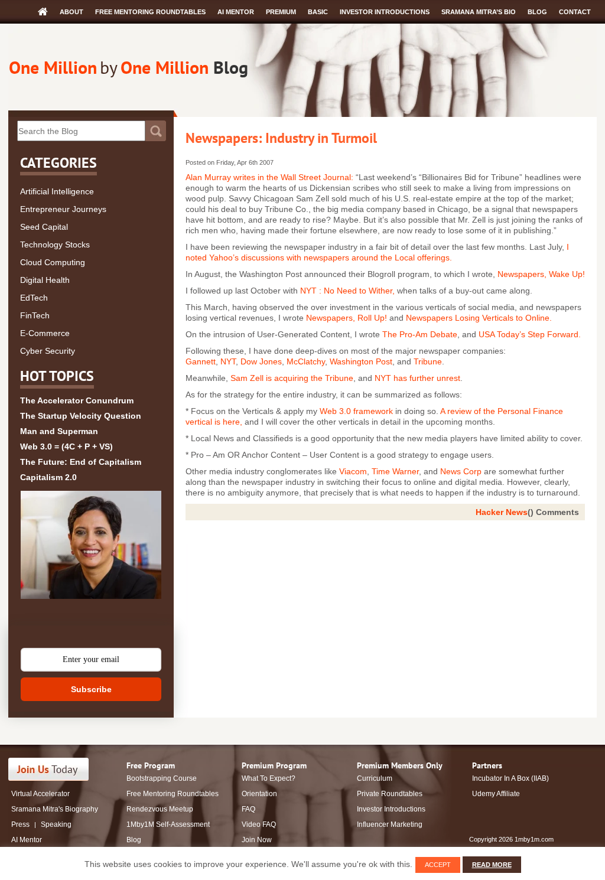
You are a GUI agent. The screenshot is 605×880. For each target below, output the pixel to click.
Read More (492, 864)
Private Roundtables (389, 794)
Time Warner (395, 471)
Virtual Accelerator (40, 794)
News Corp (461, 471)
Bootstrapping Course (161, 778)
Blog (537, 11)
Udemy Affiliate (496, 794)
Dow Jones (261, 361)
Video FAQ (259, 824)
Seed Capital (44, 227)
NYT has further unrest (417, 378)
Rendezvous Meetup (159, 809)
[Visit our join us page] (48, 769)
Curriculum (374, 778)
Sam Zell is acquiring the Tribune (291, 378)
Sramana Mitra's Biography (54, 809)
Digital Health (45, 280)
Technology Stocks (55, 244)
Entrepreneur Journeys (63, 209)
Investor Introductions (385, 11)
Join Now (257, 840)
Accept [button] (438, 864)
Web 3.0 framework (356, 411)
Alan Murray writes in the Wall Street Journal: (271, 177)
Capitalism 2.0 (48, 477)
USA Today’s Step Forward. (530, 334)
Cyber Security (47, 351)
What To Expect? (268, 778)
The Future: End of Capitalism (80, 462)
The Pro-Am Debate (419, 334)
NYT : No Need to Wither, (347, 290)
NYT (228, 361)
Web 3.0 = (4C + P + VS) (66, 446)
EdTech (34, 297)
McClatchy (306, 361)
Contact (575, 11)
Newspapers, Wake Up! (541, 274)
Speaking (56, 824)
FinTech (35, 315)
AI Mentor (235, 11)
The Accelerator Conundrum (77, 400)
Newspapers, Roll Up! (346, 317)
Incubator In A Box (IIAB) (510, 778)
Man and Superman (59, 431)
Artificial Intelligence (57, 191)
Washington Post (361, 361)
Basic (318, 11)
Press (20, 824)
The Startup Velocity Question (80, 416)
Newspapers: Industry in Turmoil (281, 138)
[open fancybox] (91, 545)
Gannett (201, 361)
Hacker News (502, 512)
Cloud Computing (52, 262)
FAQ (248, 809)
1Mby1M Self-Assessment (168, 824)
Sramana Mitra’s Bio (478, 11)
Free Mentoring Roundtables (150, 11)
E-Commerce (45, 333)
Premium (281, 11)
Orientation (259, 794)
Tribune (428, 361)
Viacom (353, 471)
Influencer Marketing (389, 824)
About (71, 11)
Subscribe (91, 689)
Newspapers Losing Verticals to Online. (479, 317)
